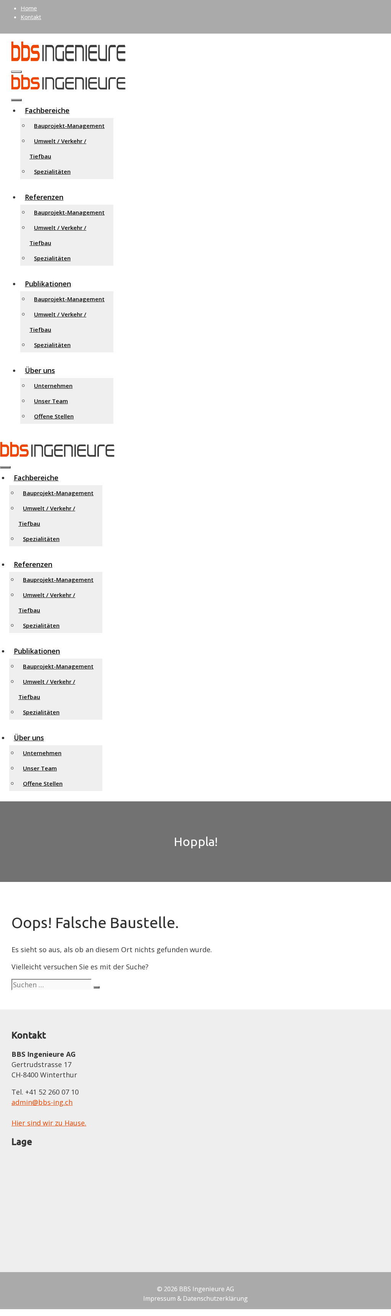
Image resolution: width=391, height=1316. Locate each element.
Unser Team (51, 401)
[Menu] (5, 467)
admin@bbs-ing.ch (42, 1102)
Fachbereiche (47, 110)
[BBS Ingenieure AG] (68, 87)
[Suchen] (97, 987)
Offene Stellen (54, 416)
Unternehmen (53, 385)
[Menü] (16, 72)
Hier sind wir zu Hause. (48, 1122)
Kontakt (31, 17)
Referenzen (44, 197)
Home (29, 8)
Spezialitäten (52, 171)
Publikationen (48, 283)
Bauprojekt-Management (69, 125)
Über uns (40, 370)
